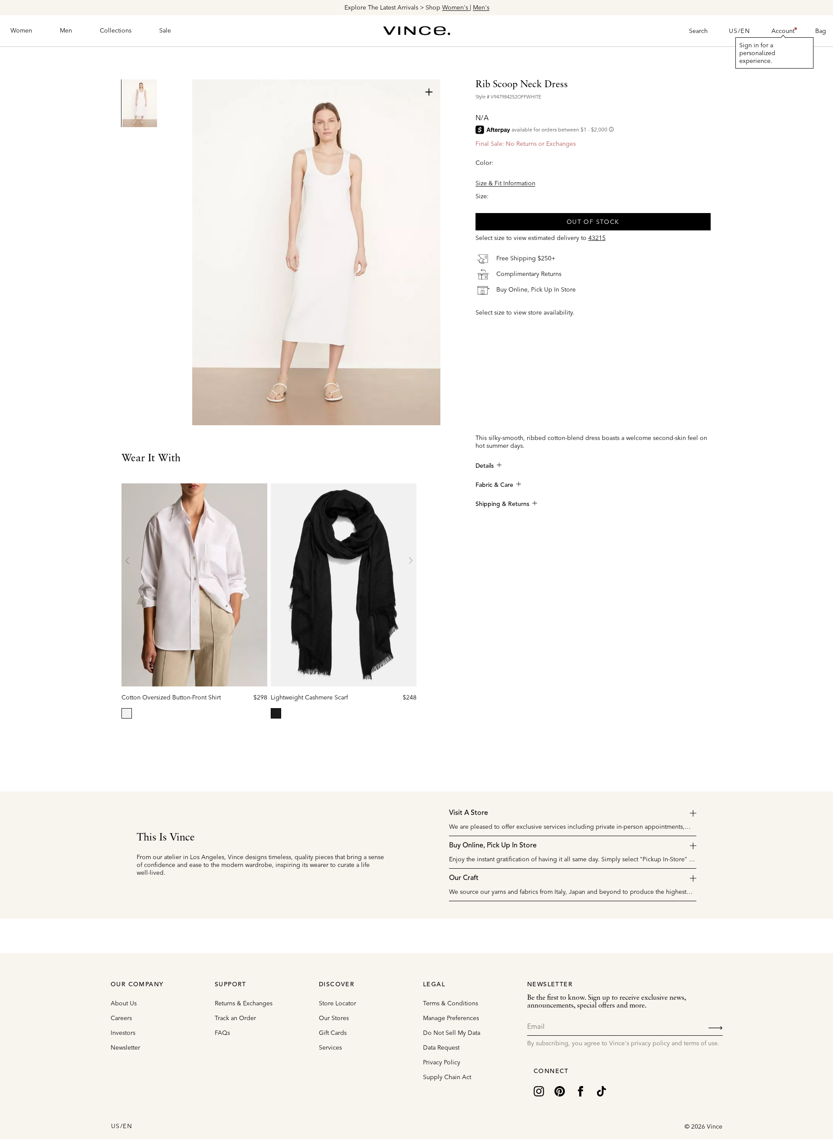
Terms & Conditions (450, 1003)
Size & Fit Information (505, 183)
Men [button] (66, 30)
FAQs (222, 1033)
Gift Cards (333, 1033)
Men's (480, 7)
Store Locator (337, 1003)
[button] (782, 31)
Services (330, 1047)
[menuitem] (21, 30)
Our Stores (334, 1018)
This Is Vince (166, 838)
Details (485, 466)
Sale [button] (165, 30)
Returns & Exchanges (243, 1003)
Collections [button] (115, 30)
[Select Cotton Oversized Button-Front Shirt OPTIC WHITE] (126, 713)
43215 (597, 237)
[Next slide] (410, 561)
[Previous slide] (127, 561)
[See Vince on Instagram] (539, 1090)
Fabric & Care (494, 485)
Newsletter (125, 1047)
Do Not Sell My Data (451, 1033)
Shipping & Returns (502, 504)
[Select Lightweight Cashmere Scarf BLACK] (276, 713)
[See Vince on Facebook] (580, 1090)
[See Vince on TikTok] (601, 1090)
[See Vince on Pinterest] (559, 1090)
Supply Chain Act (447, 1077)
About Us (124, 1003)
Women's (455, 7)
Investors (123, 1033)
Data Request (441, 1047)
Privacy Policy (441, 1062)
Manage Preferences (451, 1018)
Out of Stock (593, 221)
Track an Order (235, 1018)
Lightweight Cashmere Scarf (309, 697)
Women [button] (21, 30)
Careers (121, 1018)
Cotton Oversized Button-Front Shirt (171, 697)
